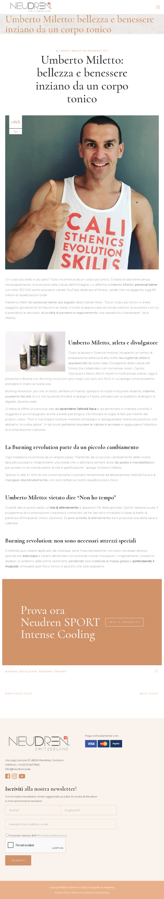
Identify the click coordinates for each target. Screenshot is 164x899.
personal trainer (146, 284)
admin (65, 50)
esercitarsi (30, 556)
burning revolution (21, 671)
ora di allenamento (64, 507)
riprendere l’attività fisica (78, 409)
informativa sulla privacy (51, 835)
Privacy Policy (62, 892)
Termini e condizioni (82, 892)
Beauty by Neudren (86, 50)
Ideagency (109, 887)
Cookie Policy (102, 892)
